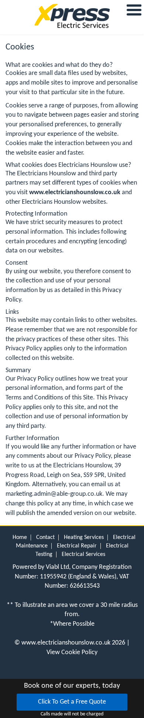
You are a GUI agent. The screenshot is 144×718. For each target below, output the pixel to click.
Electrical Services (83, 554)
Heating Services (84, 537)
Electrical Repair (77, 546)
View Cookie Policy (72, 652)
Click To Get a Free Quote (72, 701)
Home (20, 537)
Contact (45, 537)
